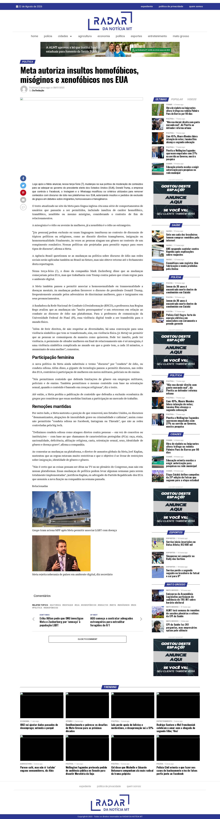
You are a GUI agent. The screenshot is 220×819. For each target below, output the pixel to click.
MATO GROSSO (181, 36)
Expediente (147, 6)
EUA (77, 605)
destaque (68, 605)
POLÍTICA (120, 36)
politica (37, 608)
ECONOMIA (104, 36)
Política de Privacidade (171, 6)
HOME (34, 36)
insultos (103, 605)
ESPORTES (136, 36)
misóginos (124, 605)
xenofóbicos (51, 608)
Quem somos (196, 6)
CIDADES (63, 36)
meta (113, 605)
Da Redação (38, 90)
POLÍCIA (48, 36)
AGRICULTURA (85, 36)
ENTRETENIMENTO (157, 36)
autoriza (56, 605)
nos (134, 605)
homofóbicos (89, 605)
